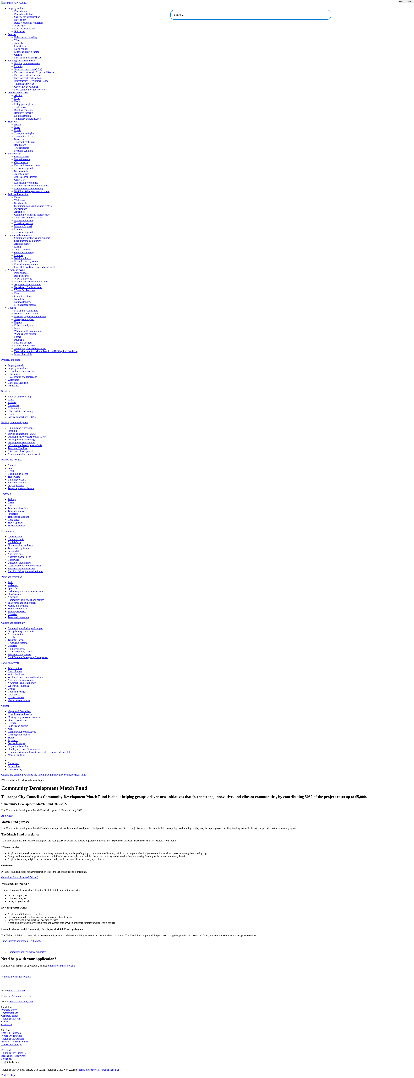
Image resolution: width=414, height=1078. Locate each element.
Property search (22, 11)
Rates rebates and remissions (28, 22)
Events (17, 246)
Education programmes (26, 182)
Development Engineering (27, 75)
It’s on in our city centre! (26, 261)
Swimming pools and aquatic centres (33, 206)
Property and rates (17, 8)
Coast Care (20, 179)
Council (12, 307)
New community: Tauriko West (30, 89)
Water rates (20, 25)
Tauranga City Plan (24, 83)
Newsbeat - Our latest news (28, 287)
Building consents (23, 110)
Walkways (19, 200)
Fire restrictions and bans (27, 165)
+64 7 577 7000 (16, 990)
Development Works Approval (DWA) (34, 72)
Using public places (24, 104)
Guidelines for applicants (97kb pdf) (19, 877)
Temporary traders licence (27, 118)
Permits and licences (18, 92)
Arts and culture (22, 243)
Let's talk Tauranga (11, 1032)
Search (337, 14)
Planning (18, 66)
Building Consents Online (14, 1041)
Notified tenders (22, 302)
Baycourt (6, 1050)
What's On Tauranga (24, 290)
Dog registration (22, 115)
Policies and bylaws (24, 325)
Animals (18, 43)
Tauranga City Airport (12, 1038)
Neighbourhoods (22, 258)
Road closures (21, 275)
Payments (19, 339)
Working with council (25, 334)
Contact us (13, 763)
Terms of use (85, 1069)
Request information (24, 345)
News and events (16, 270)
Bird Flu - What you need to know (31, 191)
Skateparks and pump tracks (28, 217)
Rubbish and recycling (25, 37)
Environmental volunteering (28, 188)
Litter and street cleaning (26, 51)
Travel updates (21, 147)
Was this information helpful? (16, 976)
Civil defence (21, 162)
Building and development (21, 60)
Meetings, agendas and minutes (30, 316)
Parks (17, 197)
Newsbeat (6, 1058)
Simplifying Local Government (30, 348)
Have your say (15, 769)
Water (17, 40)
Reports (18, 322)
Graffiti (18, 54)
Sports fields (20, 203)
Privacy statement (101, 1069)
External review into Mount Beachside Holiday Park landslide (45, 351)
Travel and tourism (23, 223)
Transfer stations (9, 1012)
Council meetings (23, 296)
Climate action (21, 156)
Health (17, 101)
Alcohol (18, 95)
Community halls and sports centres (32, 214)
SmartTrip (19, 139)
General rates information (27, 17)
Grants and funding (24, 252)
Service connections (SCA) (28, 57)
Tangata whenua (22, 249)
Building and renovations (27, 63)
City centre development (26, 86)
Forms (17, 336)
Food (17, 98)
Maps (17, 328)
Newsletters (20, 299)
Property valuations (24, 14)
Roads (17, 130)
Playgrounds (20, 208)
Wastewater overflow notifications (31, 185)
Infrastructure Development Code (31, 80)
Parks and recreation (18, 194)
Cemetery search (9, 1015)
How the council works (26, 313)
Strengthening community (27, 240)
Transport (12, 121)
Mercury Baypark (23, 226)
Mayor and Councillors (26, 310)
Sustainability (21, 171)
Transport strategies (24, 133)
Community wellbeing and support (32, 238)
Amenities (19, 211)
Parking (18, 124)
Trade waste (20, 107)
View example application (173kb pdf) (21, 941)
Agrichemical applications (27, 284)
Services (12, 34)
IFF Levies (19, 31)
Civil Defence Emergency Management (34, 267)
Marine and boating (24, 220)
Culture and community (20, 235)
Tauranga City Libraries (13, 1053)
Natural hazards (22, 159)
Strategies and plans (24, 319)
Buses (17, 127)
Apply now (7, 815)
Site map (115, 1069)
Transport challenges (24, 142)
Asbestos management (25, 176)
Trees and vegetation (24, 168)
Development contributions (28, 78)
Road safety (20, 144)
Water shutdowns (23, 278)
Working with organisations (28, 331)
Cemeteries (20, 46)
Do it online (14, 766)
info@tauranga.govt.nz (19, 996)
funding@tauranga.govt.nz (61, 965)
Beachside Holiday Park (13, 1055)
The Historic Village (11, 1044)
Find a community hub (21, 1001)
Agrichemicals (21, 174)
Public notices (21, 272)
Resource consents (23, 112)
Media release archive (25, 304)
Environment (14, 153)
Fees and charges (23, 342)
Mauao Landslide (23, 354)
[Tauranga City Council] (14, 2)
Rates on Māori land (24, 28)
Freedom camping (23, 150)
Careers (5, 1021)
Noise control (21, 49)
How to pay (20, 19)
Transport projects (23, 136)
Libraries (18, 229)
